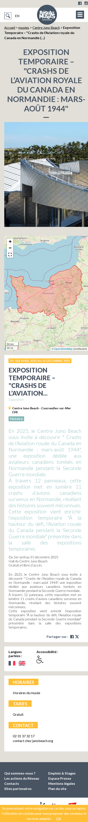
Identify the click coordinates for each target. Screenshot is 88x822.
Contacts (11, 783)
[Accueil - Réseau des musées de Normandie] (47, 16)
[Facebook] (80, 3)
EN (17, 16)
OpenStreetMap (63, 348)
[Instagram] (86, 3)
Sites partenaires (18, 789)
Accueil (9, 27)
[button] (10, 241)
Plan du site (57, 789)
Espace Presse (59, 778)
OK (58, 818)
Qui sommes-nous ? (19, 773)
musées (23, 27)
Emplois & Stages (62, 773)
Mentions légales (61, 783)
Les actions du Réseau (21, 778)
